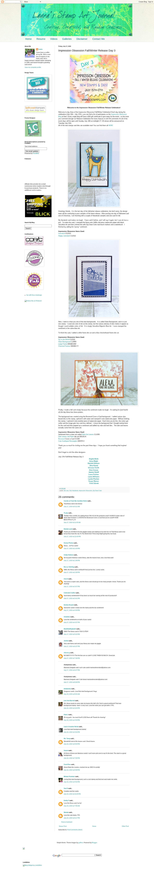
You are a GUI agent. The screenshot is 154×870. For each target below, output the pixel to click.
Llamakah (61, 233)
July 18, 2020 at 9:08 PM (72, 770)
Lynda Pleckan (93, 479)
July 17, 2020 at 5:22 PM (72, 634)
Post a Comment (66, 822)
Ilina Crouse (93, 470)
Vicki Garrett (94, 483)
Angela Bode (93, 459)
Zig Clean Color (97, 490)
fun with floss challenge (34, 295)
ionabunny (67, 689)
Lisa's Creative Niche (71, 727)
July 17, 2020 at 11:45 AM (72, 522)
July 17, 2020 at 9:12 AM (72, 506)
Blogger (94, 843)
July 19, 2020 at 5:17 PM (72, 818)
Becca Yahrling (69, 567)
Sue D (66, 788)
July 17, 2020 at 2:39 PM (72, 572)
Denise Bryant (69, 605)
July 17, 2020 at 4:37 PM (72, 622)
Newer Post (63, 826)
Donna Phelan (68, 543)
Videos (53, 39)
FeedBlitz (36, 153)
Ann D (66, 579)
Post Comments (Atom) (74, 830)
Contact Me (98, 39)
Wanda (66, 812)
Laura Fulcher (93, 474)
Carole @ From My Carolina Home (75, 501)
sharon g (67, 653)
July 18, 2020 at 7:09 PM (72, 758)
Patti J (66, 714)
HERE (111, 125)
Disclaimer (81, 39)
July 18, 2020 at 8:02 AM (72, 694)
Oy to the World (63, 339)
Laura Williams (93, 477)
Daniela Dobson (93, 463)
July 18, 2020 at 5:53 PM (72, 744)
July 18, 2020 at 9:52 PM (72, 782)
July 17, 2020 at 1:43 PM (72, 548)
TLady (66, 513)
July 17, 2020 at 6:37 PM (72, 646)
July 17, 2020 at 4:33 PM (72, 610)
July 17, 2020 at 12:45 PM (72, 536)
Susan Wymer (93, 481)
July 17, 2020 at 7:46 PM (72, 658)
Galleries (67, 39)
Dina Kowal (94, 465)
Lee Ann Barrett (69, 700)
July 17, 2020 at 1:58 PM (72, 560)
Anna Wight (93, 461)
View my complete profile (33, 67)
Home (28, 39)
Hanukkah (75, 490)
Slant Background (64, 342)
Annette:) (67, 617)
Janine (66, 641)
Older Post (125, 826)
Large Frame (62, 344)
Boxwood (61, 439)
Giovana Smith (93, 468)
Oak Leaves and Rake (66, 436)
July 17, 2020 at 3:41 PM (72, 598)
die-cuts (66, 490)
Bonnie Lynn (68, 529)
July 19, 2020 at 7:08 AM (72, 806)
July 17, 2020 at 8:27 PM (72, 670)
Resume (40, 39)
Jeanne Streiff (94, 472)
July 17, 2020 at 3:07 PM (72, 586)
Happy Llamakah (64, 236)
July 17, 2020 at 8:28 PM (72, 682)
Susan (66, 750)
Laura (40, 49)
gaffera (80, 843)
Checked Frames (64, 346)
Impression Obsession (85, 490)
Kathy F (66, 800)
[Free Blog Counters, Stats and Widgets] (24, 849)
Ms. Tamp (67, 738)
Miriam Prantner (69, 776)
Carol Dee (67, 764)
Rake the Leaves (88, 434)
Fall (70, 490)
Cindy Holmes (68, 555)
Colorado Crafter (69, 593)
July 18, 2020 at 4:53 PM (72, 720)
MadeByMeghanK (70, 629)
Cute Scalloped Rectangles (67, 441)
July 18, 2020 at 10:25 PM (72, 794)
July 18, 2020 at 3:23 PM (72, 708)
